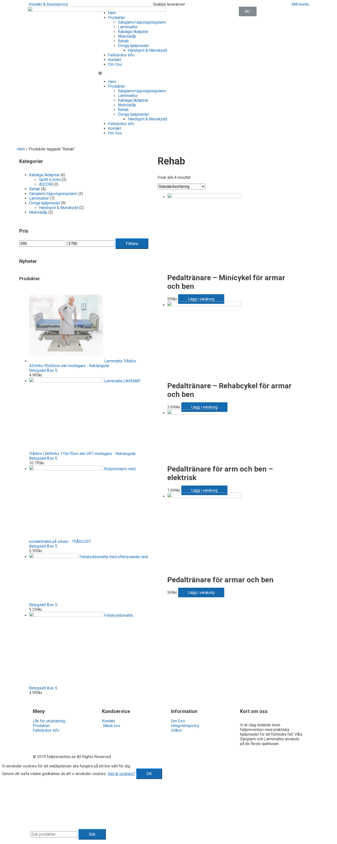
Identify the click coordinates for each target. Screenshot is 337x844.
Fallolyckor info (121, 55)
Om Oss (115, 64)
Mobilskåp (127, 36)
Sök (92, 834)
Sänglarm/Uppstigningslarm (142, 22)
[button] (133, 73)
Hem (112, 13)
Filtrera (132, 243)
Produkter (116, 17)
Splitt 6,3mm (50, 179)
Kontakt (114, 59)
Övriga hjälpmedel (133, 45)
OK (149, 773)
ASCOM (46, 184)
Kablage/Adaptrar (133, 31)
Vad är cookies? (121, 773)
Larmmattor (128, 27)
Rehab (123, 41)
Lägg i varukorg (201, 299)
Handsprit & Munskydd (147, 50)
